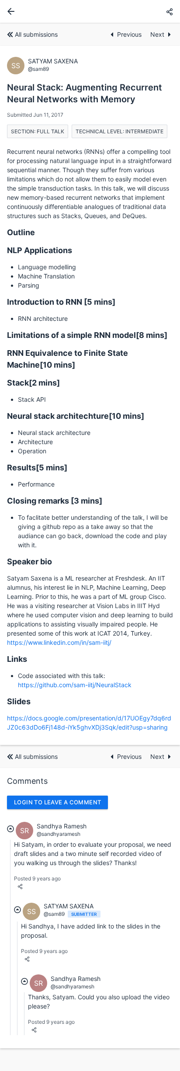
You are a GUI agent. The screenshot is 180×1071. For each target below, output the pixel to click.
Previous (130, 34)
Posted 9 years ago (37, 878)
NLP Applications (39, 250)
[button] (169, 11)
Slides (19, 701)
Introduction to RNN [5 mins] (61, 301)
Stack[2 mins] (33, 382)
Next (157, 34)
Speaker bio (29, 561)
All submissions (36, 34)
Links (17, 659)
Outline (21, 232)
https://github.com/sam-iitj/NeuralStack (75, 684)
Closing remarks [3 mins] (54, 500)
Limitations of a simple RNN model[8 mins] (87, 335)
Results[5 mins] (37, 467)
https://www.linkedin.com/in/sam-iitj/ (59, 642)
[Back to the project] (9, 11)
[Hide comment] (10, 829)
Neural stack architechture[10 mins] (75, 416)
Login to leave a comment (57, 802)
